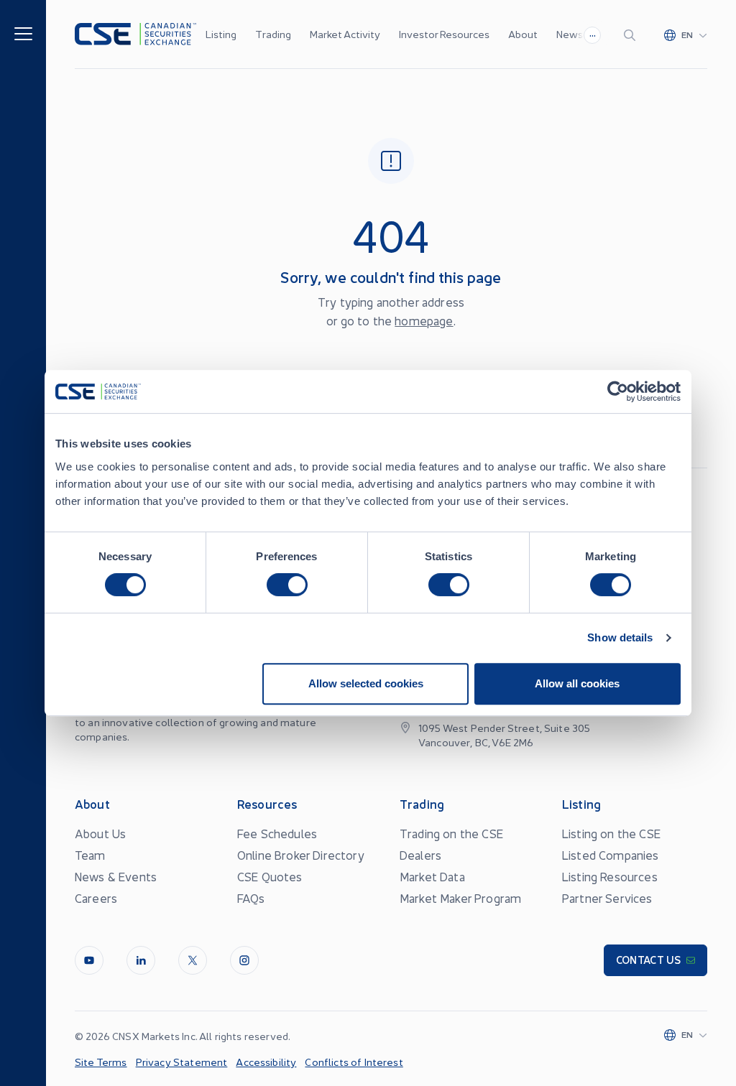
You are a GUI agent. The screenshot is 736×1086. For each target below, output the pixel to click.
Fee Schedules (277, 833)
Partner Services (607, 898)
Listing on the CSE (611, 833)
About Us (100, 833)
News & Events (116, 876)
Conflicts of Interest (353, 1061)
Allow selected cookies (365, 683)
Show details (620, 637)
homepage (424, 320)
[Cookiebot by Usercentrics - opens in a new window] (618, 391)
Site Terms (101, 1061)
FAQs (251, 898)
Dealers (420, 855)
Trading (273, 34)
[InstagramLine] (244, 960)
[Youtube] (89, 960)
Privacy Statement (182, 1061)
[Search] (632, 34)
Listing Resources (610, 876)
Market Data (432, 876)
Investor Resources (444, 34)
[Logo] (135, 34)
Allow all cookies (577, 683)
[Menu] (23, 33)
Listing (221, 34)
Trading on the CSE (451, 833)
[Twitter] (192, 960)
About (523, 34)
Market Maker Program (460, 898)
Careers (96, 898)
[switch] (287, 584)
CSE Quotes (270, 876)
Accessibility (266, 1061)
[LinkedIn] (140, 960)
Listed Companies (610, 855)
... (592, 33)
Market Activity (345, 34)
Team (90, 855)
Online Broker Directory (300, 855)
